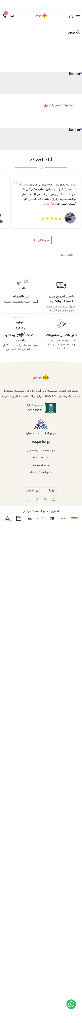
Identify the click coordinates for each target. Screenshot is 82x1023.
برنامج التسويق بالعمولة (41, 472)
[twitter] (45, 499)
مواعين (27, 511)
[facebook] (28, 499)
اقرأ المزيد (49, 203)
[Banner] (41, 49)
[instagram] (53, 499)
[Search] (12, 16)
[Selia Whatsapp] (71, 1004)
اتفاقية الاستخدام (41, 457)
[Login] (70, 16)
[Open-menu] (77, 15)
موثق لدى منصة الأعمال (41, 433)
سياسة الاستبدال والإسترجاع (41, 450)
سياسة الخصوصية (41, 465)
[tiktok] (37, 499)
